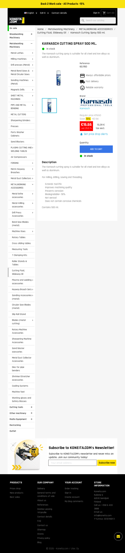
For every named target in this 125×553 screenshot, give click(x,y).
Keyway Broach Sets (22, 289)
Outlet (13, 431)
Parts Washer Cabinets (17, 134)
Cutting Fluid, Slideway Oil (18, 272)
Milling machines (19, 58)
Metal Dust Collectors (21, 178)
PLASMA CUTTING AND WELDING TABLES (21, 149)
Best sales (15, 497)
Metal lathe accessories (17, 195)
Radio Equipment (18, 419)
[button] (94, 134)
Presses (14, 126)
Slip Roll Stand (19, 314)
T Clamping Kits (19, 255)
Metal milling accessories (18, 205)
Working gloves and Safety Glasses (21, 399)
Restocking (15, 425)
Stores (40, 533)
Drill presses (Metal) (20, 64)
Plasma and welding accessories (22, 281)
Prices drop (15, 488)
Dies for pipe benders (18, 369)
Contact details (59, 13)
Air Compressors (19, 157)
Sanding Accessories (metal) (22, 297)
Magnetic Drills (18, 89)
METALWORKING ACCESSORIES (18, 186)
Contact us (42, 525)
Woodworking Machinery (16, 36)
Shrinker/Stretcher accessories (21, 378)
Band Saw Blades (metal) (20, 223)
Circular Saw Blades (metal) (21, 306)
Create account (72, 497)
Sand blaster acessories (18, 350)
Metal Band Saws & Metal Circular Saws (20, 72)
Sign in (96, 12)
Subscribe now (107, 462)
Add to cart (96, 149)
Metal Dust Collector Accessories (21, 359)
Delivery (41, 488)
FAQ (39, 520)
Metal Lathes (17, 52)
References (42, 504)
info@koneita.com (103, 515)
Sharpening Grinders (20, 120)
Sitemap (41, 529)
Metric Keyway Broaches (18, 170)
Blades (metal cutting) (19, 322)
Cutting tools (16, 407)
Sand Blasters (17, 141)
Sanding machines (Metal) (20, 82)
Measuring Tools (20, 249)
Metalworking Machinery (16, 45)
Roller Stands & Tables (19, 263)
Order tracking (71, 488)
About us (41, 500)
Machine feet (18, 391)
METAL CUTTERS (18, 114)
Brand (82, 96)
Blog (39, 542)
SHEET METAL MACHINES (17, 97)
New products (16, 492)
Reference (85, 63)
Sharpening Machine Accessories (21, 340)
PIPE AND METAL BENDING (18, 106)
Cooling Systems (20, 385)
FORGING (15, 162)
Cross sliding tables (21, 243)
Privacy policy (43, 538)
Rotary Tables (18, 237)
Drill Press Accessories (17, 214)
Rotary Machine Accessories (19, 331)
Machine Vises (18, 231)
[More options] (118, 536)
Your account (73, 482)
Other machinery (18, 413)
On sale (13, 28)
